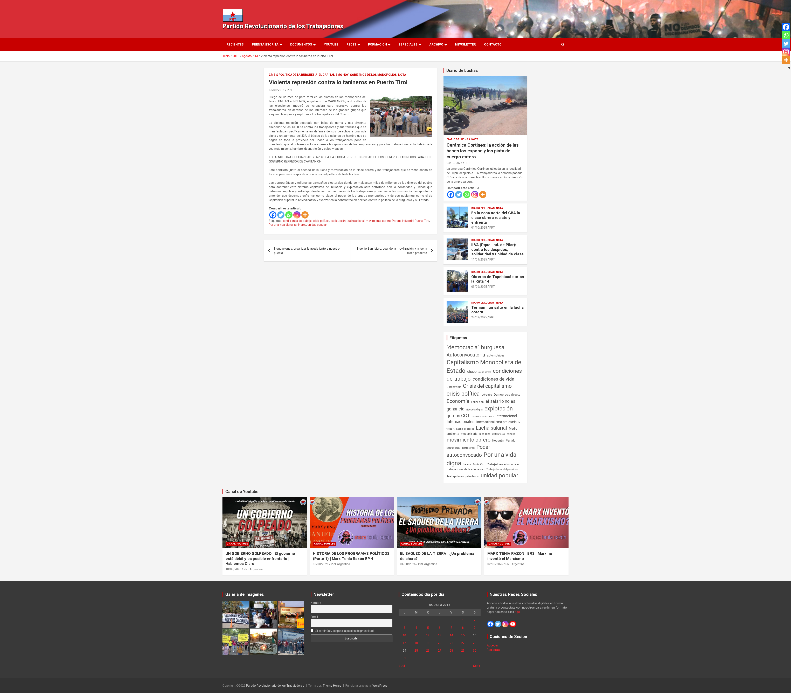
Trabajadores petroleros (463, 476)
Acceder (492, 645)
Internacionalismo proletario (496, 422)
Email (314, 616)
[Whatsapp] (289, 215)
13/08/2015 (276, 90)
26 (427, 650)
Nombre (316, 602)
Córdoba (487, 394)
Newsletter (465, 44)
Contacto (493, 44)
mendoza (484, 433)
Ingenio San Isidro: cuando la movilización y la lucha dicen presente (392, 251)
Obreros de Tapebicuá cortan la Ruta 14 (497, 279)
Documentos (301, 44)
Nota (402, 74)
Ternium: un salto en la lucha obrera (497, 309)
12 (427, 635)
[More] (305, 215)
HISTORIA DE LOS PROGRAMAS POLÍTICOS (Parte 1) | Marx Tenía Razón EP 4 (351, 556)
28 (451, 650)
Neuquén (498, 440)
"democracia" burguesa (475, 347)
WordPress (379, 685)
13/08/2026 (321, 564)
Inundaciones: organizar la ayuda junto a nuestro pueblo (307, 251)
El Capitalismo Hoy (334, 74)
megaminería (469, 433)
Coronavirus (454, 386)
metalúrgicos (498, 434)
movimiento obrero (378, 220)
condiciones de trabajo (297, 220)
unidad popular (317, 224)
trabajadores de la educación (465, 469)
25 (416, 650)
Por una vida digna (281, 224)
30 (474, 650)
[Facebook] (272, 215)
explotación (338, 220)
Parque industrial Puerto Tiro (410, 220)
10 (404, 635)
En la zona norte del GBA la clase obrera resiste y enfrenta (495, 217)
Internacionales (460, 421)
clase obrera (485, 372)
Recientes (235, 44)
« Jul (402, 666)
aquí (517, 612)
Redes (351, 44)
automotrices (495, 355)
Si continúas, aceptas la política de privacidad (344, 630)
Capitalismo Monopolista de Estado (484, 366)
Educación (477, 401)
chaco (472, 371)
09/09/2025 (479, 286)
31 (404, 658)
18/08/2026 (233, 569)
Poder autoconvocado (468, 451)
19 (427, 643)
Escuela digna (474, 409)
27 (439, 650)
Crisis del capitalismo (487, 386)
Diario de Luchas (462, 70)
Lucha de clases (465, 428)
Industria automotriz (483, 416)
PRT (289, 90)
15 (463, 635)
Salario (467, 464)
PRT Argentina (253, 569)
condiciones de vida (493, 379)
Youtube (331, 44)
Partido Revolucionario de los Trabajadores (282, 26)
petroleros (468, 447)
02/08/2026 (495, 564)
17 (404, 643)
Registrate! (494, 650)
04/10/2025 (454, 163)
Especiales (408, 44)
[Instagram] (297, 215)
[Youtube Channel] (512, 624)
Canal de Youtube (241, 491)
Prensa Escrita (265, 44)
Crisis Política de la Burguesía (293, 74)
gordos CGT (458, 415)
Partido (511, 440)
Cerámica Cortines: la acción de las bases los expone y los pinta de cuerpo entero (483, 151)
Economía (458, 401)
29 (463, 650)
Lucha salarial (356, 220)
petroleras (453, 448)
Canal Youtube (237, 543)
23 (474, 643)
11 (416, 635)
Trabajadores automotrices (504, 464)
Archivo (436, 44)
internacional (506, 416)
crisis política (321, 220)
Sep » (477, 666)
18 (416, 643)
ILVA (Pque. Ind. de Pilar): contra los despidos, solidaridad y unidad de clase (497, 249)
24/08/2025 (479, 317)
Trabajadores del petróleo (502, 469)
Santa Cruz (479, 464)
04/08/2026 (408, 564)
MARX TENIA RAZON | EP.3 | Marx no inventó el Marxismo (519, 556)
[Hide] (789, 68)
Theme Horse (332, 685)
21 (451, 643)
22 (463, 643)
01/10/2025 (479, 227)
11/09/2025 (479, 259)
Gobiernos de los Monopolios (373, 74)
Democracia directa (507, 394)
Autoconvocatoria (466, 355)
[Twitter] (280, 215)
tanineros (300, 224)
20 (439, 643)
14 (451, 635)
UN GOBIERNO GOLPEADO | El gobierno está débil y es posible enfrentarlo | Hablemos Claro (260, 558)
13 (439, 635)
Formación (377, 44)
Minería (511, 433)
